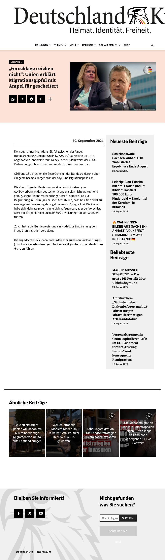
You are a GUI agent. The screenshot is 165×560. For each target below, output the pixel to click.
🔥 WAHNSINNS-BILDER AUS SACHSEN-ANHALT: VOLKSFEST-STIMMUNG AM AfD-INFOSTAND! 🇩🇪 (129, 230)
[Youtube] (40, 513)
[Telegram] (31, 99)
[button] (152, 45)
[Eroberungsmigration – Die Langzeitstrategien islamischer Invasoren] (101, 433)
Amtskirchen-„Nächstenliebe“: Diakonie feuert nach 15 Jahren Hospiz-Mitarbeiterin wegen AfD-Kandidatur (130, 308)
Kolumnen (41, 44)
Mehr (73, 44)
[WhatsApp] (13, 99)
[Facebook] (41, 99)
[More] (50, 99)
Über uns (87, 44)
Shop (127, 44)
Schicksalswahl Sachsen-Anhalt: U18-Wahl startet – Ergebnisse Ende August (129, 160)
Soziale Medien (108, 44)
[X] (22, 99)
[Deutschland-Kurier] (82, 20)
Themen (58, 44)
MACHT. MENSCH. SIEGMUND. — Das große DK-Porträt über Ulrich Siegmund (129, 276)
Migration (16, 61)
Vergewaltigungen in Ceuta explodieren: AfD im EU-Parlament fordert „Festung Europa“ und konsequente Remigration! (129, 347)
